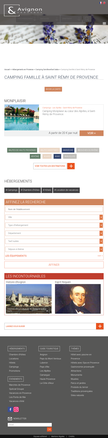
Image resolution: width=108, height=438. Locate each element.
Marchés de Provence (19, 385)
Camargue (45, 375)
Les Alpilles (57, 108)
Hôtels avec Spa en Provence (85, 362)
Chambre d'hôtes (31, 190)
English (104, 3)
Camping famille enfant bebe (47, 69)
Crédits (72, 436)
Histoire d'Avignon (16, 282)
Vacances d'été (16, 401)
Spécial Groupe (16, 389)
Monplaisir (15, 101)
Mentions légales (58, 436)
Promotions (14, 371)
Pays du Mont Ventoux (50, 358)
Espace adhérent (40, 436)
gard (47, 156)
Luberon (44, 362)
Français (100, 3)
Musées (74, 379)
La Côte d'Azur (47, 383)
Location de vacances (67, 190)
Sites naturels (77, 395)
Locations (14, 358)
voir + (91, 133)
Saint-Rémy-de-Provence (72, 108)
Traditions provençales (82, 391)
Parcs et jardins (78, 383)
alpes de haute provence (23, 150)
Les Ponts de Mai (17, 397)
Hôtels (47, 190)
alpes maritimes (50, 150)
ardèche (68, 150)
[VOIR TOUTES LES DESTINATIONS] (54, 168)
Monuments (76, 375)
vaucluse (70, 156)
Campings (12, 190)
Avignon (43, 354)
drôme (35, 156)
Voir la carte (54, 89)
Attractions (76, 371)
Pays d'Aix (44, 367)
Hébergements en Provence (22, 69)
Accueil (7, 69)
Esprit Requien (63, 282)
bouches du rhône (88, 150)
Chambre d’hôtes (17, 354)
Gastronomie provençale (82, 367)
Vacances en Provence (20, 393)
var (58, 156)
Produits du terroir (79, 387)
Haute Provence (47, 379)
